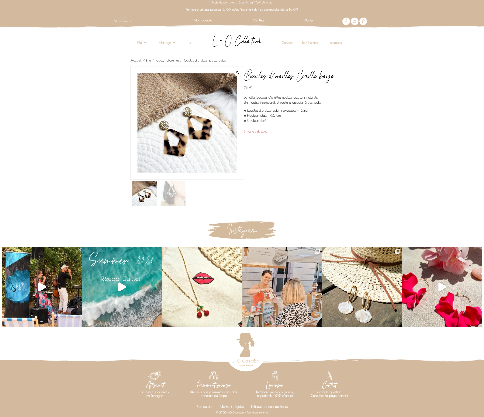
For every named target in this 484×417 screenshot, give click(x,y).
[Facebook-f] (346, 21)
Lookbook (335, 43)
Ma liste (258, 20)
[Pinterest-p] (363, 21)
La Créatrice (310, 43)
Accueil (136, 60)
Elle (139, 43)
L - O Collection (236, 40)
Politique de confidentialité (269, 407)
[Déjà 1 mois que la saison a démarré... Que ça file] (122, 287)
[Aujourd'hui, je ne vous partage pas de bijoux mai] (42, 287)
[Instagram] (354, 21)
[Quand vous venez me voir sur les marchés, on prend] (362, 287)
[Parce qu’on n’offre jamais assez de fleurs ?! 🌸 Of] (442, 287)
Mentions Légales (232, 407)
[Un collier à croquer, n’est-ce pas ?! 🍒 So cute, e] (202, 287)
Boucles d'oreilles (167, 60)
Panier (309, 20)
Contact (287, 43)
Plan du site (204, 407)
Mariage (165, 43)
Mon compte (203, 20)
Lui (189, 43)
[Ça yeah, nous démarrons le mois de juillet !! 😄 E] (282, 287)
